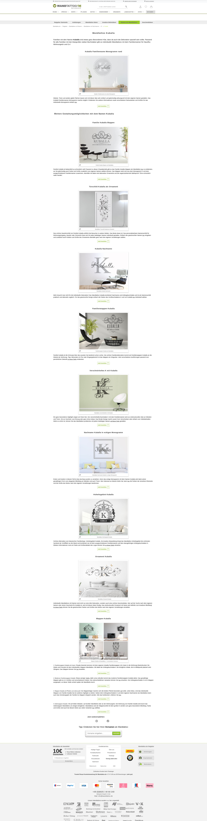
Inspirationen (147, 758)
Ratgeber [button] (150, 12)
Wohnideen (147, 764)
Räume (55, 12)
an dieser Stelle (72, 359)
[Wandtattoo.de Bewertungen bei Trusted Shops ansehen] (130, 760)
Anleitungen (76, 22)
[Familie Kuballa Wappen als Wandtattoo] (103, 145)
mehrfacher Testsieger (131, 1)
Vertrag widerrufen (111, 758)
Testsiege (111, 755)
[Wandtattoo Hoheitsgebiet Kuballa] (103, 517)
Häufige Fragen (95, 749)
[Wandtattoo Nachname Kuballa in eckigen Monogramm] (103, 455)
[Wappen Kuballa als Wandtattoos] (103, 641)
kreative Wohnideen (109, 22)
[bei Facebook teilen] (104, 721)
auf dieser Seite (114, 421)
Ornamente (116, 12)
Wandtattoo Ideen (91, 22)
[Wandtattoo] (67, 6)
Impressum (95, 761)
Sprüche (64, 12)
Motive (92, 12)
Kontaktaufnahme (95, 752)
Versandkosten (95, 758)
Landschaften (128, 12)
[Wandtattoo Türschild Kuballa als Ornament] (103, 209)
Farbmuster (95, 755)
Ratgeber (65, 26)
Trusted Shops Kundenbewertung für (90, 774)
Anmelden (69, 761)
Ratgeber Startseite (61, 22)
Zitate (140, 12)
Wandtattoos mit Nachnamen (91, 26)
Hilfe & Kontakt (150, 1)
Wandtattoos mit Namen (75, 26)
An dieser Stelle (58, 607)
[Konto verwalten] (140, 7)
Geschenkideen (147, 22)
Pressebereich (111, 752)
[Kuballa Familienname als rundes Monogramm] (103, 74)
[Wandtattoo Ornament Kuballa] (103, 579)
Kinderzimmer (103, 12)
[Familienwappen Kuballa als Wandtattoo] (103, 331)
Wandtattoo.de (56, 26)
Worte (73, 12)
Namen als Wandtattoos (129, 22)
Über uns (111, 749)
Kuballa (106, 26)
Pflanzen (84, 12)
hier (76, 102)
